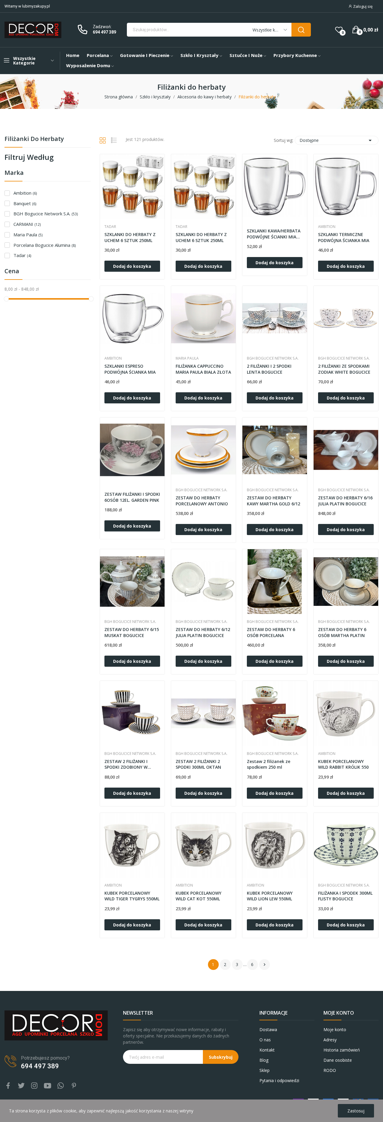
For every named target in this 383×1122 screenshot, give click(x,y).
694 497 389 (104, 32)
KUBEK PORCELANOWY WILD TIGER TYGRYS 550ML (131, 896)
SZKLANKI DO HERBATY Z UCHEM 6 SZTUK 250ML (130, 237)
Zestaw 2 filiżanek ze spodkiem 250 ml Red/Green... (268, 764)
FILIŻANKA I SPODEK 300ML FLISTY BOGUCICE (345, 896)
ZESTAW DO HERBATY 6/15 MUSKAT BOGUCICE (131, 632)
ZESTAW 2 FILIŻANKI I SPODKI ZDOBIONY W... (127, 764)
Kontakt (267, 1050)
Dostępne (337, 140)
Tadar (22, 255)
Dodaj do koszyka (132, 266)
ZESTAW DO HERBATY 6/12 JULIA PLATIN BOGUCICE (203, 632)
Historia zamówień (341, 1050)
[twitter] (21, 1086)
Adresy (330, 1040)
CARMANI (27, 224)
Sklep (264, 1070)
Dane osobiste (337, 1060)
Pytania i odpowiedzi (279, 1080)
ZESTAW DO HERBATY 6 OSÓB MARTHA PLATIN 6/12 (342, 633)
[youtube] (47, 1086)
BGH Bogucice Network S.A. (45, 214)
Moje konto (334, 1029)
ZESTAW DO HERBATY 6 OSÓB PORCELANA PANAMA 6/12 (271, 633)
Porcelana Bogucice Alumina (44, 245)
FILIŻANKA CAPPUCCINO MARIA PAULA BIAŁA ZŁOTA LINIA (203, 369)
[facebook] (8, 1086)
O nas (265, 1040)
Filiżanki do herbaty (34, 139)
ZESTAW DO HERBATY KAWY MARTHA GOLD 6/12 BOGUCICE (273, 501)
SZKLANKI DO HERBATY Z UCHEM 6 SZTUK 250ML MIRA (201, 238)
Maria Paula (27, 235)
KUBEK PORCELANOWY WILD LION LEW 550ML (270, 896)
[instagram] (34, 1086)
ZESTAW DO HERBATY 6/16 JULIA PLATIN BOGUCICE (345, 501)
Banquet (24, 203)
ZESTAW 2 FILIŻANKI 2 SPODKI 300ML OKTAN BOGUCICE (198, 764)
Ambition (25, 193)
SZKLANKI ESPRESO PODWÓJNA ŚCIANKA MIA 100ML (130, 369)
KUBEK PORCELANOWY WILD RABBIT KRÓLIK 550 (343, 764)
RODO (329, 1070)
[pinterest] (73, 1086)
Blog (263, 1060)
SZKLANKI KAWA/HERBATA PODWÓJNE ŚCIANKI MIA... (273, 234)
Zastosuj (355, 1111)
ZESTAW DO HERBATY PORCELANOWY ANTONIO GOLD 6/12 (202, 501)
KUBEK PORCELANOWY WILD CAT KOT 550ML (198, 896)
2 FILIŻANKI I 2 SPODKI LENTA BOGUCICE (269, 369)
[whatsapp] (60, 1086)
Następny (264, 964)
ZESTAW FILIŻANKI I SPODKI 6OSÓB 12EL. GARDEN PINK (132, 497)
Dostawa (268, 1029)
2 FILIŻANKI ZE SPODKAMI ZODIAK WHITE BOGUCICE (344, 369)
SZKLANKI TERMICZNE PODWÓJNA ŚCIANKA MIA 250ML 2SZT (343, 238)
